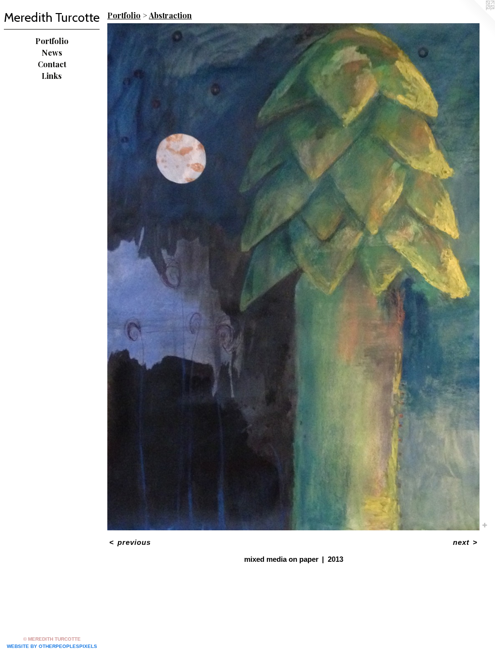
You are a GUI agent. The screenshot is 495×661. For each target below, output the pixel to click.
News (52, 52)
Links (52, 76)
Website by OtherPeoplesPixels (52, 646)
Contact (52, 64)
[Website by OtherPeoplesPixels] (475, 19)
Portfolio (52, 41)
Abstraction (170, 15)
